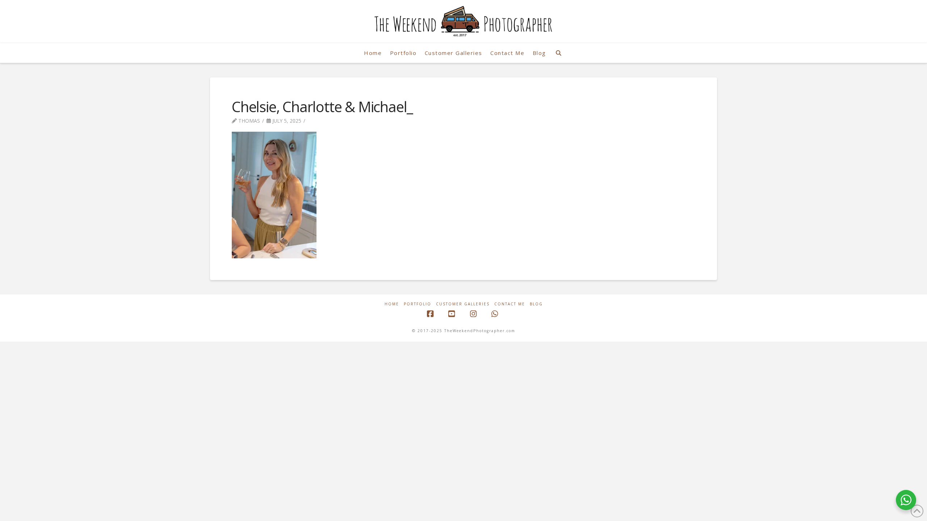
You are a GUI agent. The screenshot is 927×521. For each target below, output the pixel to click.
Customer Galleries (463, 304)
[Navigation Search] (558, 53)
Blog (536, 304)
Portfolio (417, 304)
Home (392, 304)
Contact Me (509, 304)
